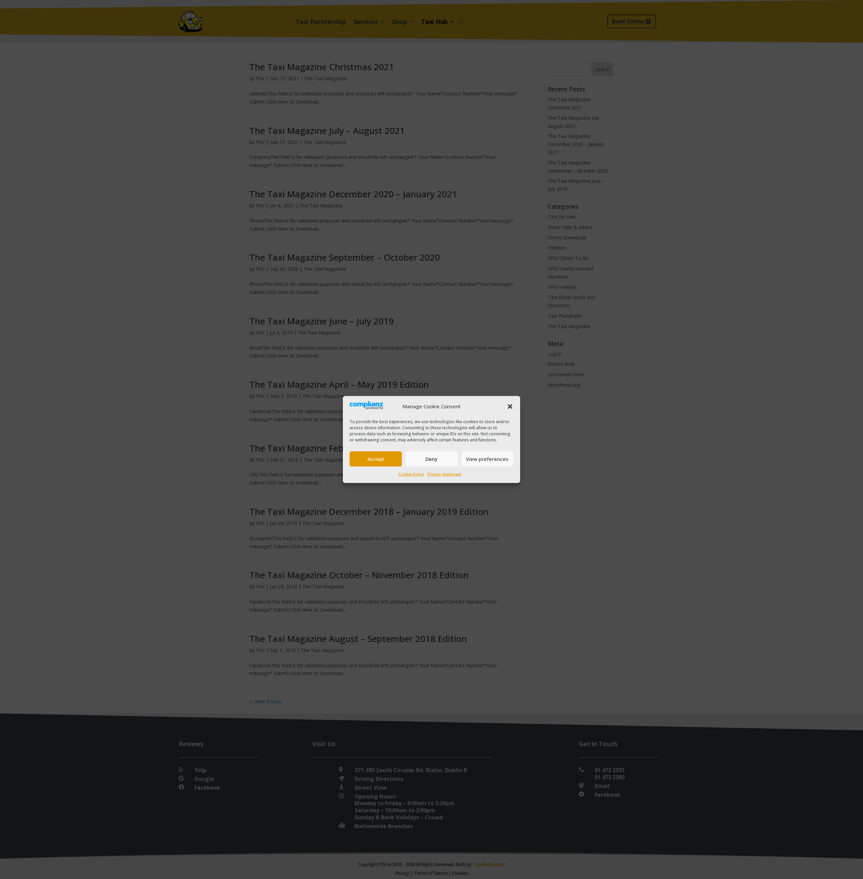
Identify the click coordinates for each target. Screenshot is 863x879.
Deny (431, 459)
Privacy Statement (444, 474)
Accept (375, 459)
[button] (510, 406)
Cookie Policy (411, 474)
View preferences (487, 459)
